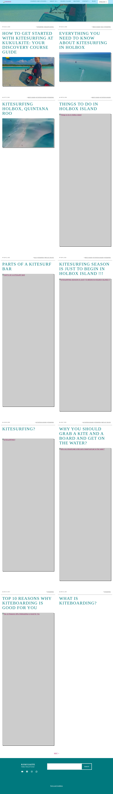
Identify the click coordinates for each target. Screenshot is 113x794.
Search (86, 766)
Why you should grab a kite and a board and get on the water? (82, 436)
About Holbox (96, 26)
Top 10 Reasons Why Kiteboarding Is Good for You (27, 603)
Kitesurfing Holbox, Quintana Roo (25, 109)
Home (46, 13)
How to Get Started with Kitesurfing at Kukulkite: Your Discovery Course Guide (27, 42)
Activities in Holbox (41, 97)
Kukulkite (28, 764)
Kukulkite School (49, 26)
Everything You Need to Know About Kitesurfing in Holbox (83, 40)
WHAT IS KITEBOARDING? (78, 600)
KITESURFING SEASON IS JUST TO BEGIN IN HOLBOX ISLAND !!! (84, 269)
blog (102, 26)
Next (56, 753)
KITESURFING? (18, 429)
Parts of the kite (49, 257)
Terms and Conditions (56, 786)
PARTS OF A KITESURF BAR (26, 266)
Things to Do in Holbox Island (78, 106)
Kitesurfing (40, 26)
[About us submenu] (57, 1)
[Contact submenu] (89, 1)
